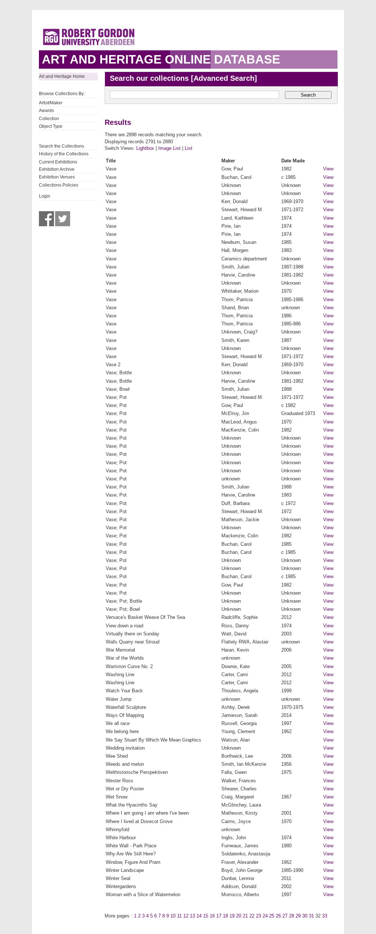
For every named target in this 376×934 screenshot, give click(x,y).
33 (324, 916)
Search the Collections (61, 146)
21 (245, 916)
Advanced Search (224, 78)
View (328, 169)
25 (271, 916)
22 (251, 916)
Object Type (50, 126)
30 (304, 916)
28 (291, 916)
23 (258, 916)
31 (311, 916)
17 (218, 916)
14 (199, 916)
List (188, 148)
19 (232, 916)
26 (278, 916)
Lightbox (145, 148)
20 (238, 916)
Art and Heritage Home (62, 76)
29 (298, 916)
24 (265, 916)
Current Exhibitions (58, 162)
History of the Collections (63, 153)
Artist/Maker (50, 102)
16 (212, 916)
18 (225, 916)
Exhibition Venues (57, 177)
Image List (169, 148)
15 (205, 916)
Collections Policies (58, 185)
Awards (46, 110)
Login (44, 196)
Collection (49, 118)
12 (185, 916)
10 (173, 916)
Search (308, 95)
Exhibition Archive (57, 169)
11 (179, 916)
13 (192, 916)
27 (285, 916)
